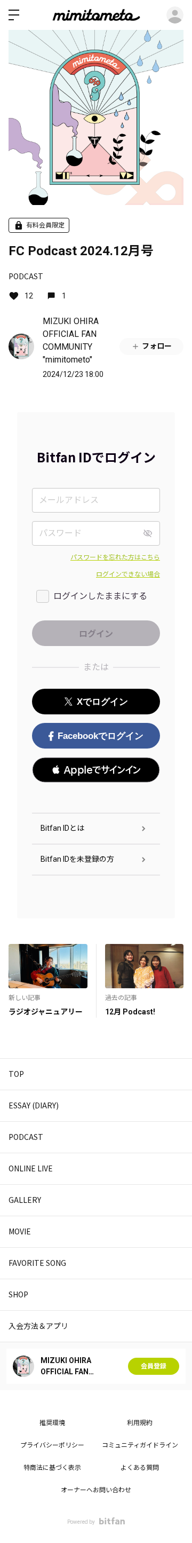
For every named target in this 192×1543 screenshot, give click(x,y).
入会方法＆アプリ (38, 1325)
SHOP (18, 1294)
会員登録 (153, 1366)
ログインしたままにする (100, 596)
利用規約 (140, 1423)
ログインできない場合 (128, 574)
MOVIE (20, 1231)
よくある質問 (140, 1467)
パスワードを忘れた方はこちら (115, 557)
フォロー (157, 346)
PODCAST (26, 276)
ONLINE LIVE (31, 1168)
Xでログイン (102, 702)
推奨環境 (52, 1423)
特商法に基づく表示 (52, 1467)
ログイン (174, 14)
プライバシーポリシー (52, 1445)
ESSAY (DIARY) (34, 1105)
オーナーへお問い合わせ (96, 1490)
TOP (16, 1073)
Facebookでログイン (100, 736)
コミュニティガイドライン (140, 1445)
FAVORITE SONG (37, 1262)
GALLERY (25, 1199)
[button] (96, 770)
